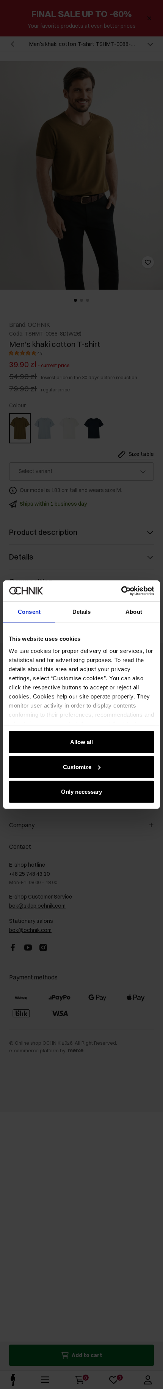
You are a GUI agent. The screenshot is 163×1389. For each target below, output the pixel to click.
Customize (77, 766)
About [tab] (133, 612)
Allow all (81, 742)
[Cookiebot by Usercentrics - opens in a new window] (121, 591)
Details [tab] (81, 612)
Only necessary (81, 791)
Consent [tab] (29, 612)
